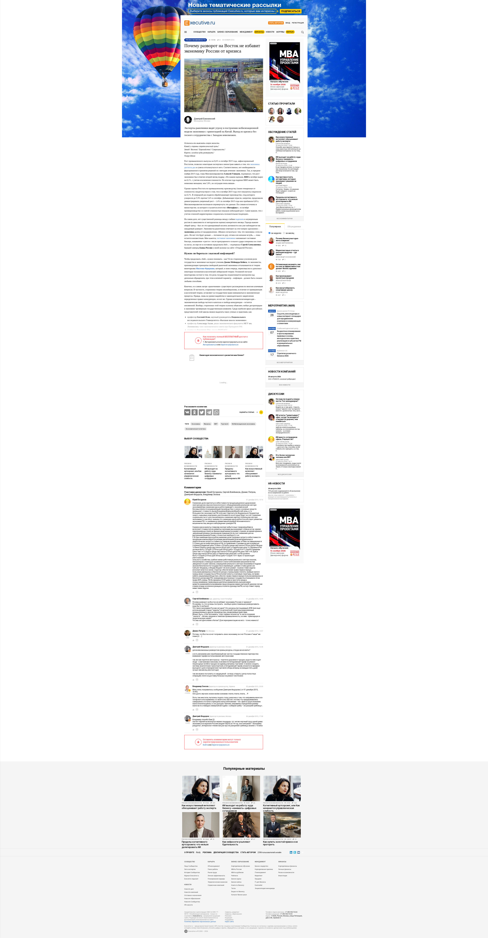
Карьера (211, 32)
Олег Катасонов (282, 442)
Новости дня (189, 889)
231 (214, 803)
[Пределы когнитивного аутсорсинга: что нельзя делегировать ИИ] (201, 825)
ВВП (215, 424)
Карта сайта (229, 921)
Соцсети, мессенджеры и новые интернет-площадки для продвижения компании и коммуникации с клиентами (289, 318)
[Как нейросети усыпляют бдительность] (241, 825)
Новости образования (192, 898)
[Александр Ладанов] (280, 119)
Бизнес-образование (227, 32)
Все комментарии (285, 218)
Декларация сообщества (226, 852)
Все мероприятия (284, 362)
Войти (205, 745)
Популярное (275, 226)
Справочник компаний (216, 885)
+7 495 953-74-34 (291, 912)
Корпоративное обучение (240, 866)
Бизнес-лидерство (261, 866)
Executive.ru (197, 916)
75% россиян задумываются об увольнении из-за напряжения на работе (284, 492)
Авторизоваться (210, 345)
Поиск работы (213, 869)
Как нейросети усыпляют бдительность (236, 843)
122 (295, 803)
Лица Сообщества (190, 866)
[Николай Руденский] (297, 111)
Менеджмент (246, 32)
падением (239, 219)
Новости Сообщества (192, 902)
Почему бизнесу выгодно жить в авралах (287, 239)
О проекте (189, 852)
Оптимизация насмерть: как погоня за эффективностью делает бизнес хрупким (288, 266)
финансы (207, 424)
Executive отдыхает (191, 879)
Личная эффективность (216, 876)
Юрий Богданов (214, 492)
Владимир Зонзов (211, 494)
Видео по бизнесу (238, 891)
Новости (270, 32)
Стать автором (276, 23)
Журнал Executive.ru (191, 876)
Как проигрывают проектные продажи (285, 277)
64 (254, 803)
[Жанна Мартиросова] (271, 119)
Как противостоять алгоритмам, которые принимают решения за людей (286, 180)
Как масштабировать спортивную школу (285, 289)
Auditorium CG (282, 351)
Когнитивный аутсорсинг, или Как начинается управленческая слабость (192, 473)
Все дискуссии (285, 474)
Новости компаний (191, 892)
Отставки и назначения (192, 895)
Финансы (259, 32)
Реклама (207, 852)
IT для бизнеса (260, 882)
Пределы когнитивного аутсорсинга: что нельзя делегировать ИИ (232, 473)
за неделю (276, 233)
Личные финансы (284, 869)
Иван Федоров (282, 292)
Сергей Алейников (231, 492)
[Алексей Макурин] (271, 111)
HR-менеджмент (214, 866)
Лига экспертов (190, 869)
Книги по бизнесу (237, 885)
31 (296, 839)
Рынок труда (212, 872)
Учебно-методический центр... (288, 328)
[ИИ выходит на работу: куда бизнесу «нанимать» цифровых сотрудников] (241, 788)
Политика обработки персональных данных (200, 921)
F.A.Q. (198, 852)
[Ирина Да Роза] (289, 111)
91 (213, 839)
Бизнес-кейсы (236, 882)
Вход (288, 23)
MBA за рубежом (237, 872)
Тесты (233, 888)
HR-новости (188, 905)
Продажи (258, 879)
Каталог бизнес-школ (239, 895)
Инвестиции (282, 876)
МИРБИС (290, 32)
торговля (224, 424)
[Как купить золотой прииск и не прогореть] (282, 825)
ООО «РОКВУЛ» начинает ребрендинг (282, 379)
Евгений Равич (282, 186)
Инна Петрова (281, 164)
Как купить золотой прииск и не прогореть (280, 843)
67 (254, 839)
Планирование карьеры (216, 879)
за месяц (290, 233)
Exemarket (258, 885)
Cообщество (189, 862)
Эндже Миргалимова (284, 243)
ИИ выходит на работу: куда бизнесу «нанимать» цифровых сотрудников (213, 473)
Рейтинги (234, 876)
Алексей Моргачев (283, 280)
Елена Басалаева (283, 144)
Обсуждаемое (294, 226)
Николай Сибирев (283, 204)
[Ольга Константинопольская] (280, 111)
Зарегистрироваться (229, 345)
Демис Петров (248, 492)
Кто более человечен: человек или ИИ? (285, 456)
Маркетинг (258, 876)
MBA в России (236, 869)
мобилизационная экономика (243, 424)
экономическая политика (196, 429)
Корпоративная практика (264, 869)
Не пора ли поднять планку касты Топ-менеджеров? (288, 400)
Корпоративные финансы (287, 866)
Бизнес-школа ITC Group (285, 311)
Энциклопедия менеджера (265, 888)
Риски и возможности (192, 803)
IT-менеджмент (260, 872)
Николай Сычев (282, 460)
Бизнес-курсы (236, 879)
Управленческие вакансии (217, 882)
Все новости (284, 385)
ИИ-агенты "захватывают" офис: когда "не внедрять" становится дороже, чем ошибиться (287, 418)
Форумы (280, 32)
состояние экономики (226, 238)
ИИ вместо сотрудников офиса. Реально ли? (286, 438)
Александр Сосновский (286, 257)
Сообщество (199, 32)
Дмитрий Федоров (193, 494)
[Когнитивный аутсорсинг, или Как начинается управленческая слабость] (282, 788)
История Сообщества (192, 872)
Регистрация (298, 23)
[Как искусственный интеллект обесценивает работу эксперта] (201, 788)
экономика (195, 424)
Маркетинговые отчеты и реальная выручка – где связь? (287, 252)
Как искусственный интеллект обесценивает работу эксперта (287, 139)
